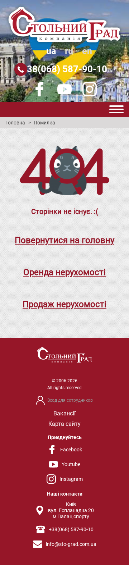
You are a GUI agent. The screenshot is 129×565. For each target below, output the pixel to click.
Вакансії (64, 413)
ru (69, 51)
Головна (15, 123)
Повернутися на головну (64, 240)
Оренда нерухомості (64, 272)
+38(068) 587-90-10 (64, 69)
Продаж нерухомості (64, 304)
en (87, 51)
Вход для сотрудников (70, 400)
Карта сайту (64, 423)
